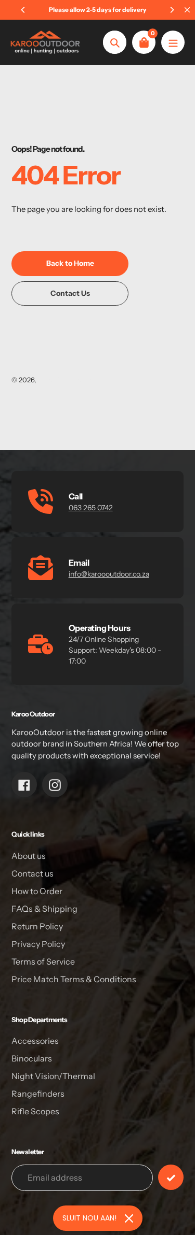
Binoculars (31, 1058)
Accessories (35, 1041)
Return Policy (37, 926)
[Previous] (23, 10)
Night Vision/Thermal (53, 1076)
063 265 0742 (91, 507)
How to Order (36, 891)
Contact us (32, 873)
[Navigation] (173, 42)
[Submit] (171, 1177)
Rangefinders (37, 1093)
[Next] (171, 10)
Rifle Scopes (35, 1111)
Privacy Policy (38, 944)
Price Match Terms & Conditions (73, 979)
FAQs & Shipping (44, 908)
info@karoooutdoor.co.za (109, 574)
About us (28, 856)
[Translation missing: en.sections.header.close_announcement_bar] (187, 10)
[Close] (129, 1218)
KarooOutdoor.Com (68, 380)
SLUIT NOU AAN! (89, 1218)
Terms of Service (43, 961)
